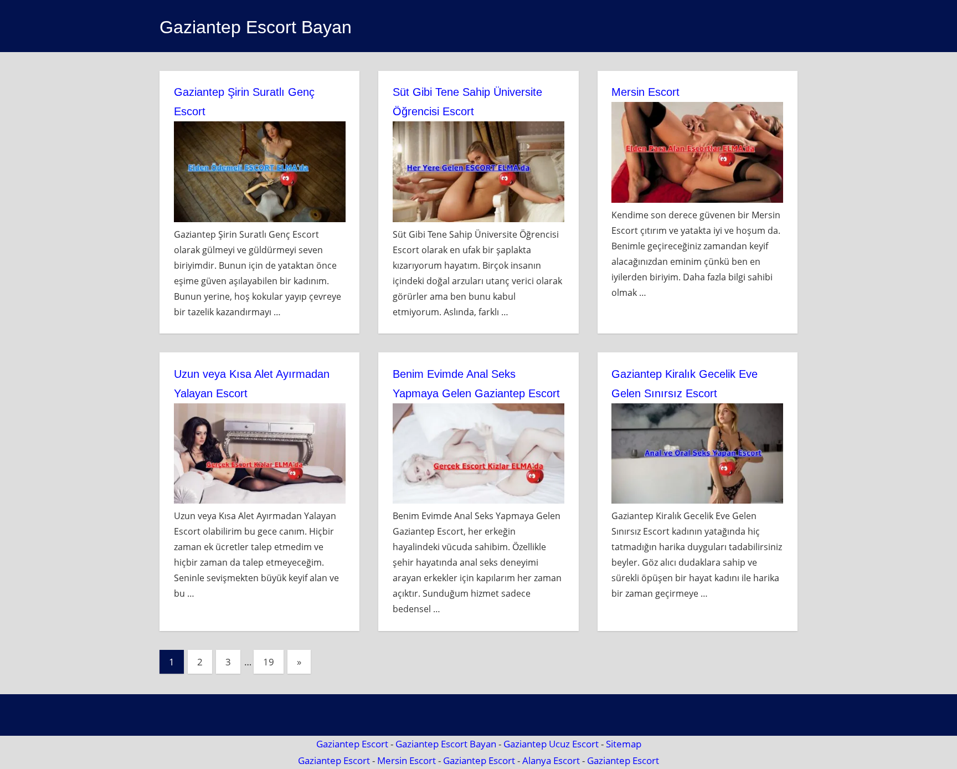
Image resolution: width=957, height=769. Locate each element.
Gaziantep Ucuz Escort (551, 743)
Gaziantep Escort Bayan (256, 27)
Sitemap (623, 743)
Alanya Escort (551, 760)
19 (268, 661)
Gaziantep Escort (352, 743)
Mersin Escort (645, 92)
